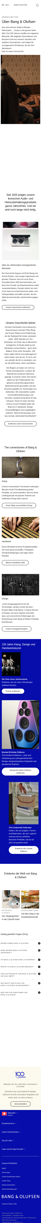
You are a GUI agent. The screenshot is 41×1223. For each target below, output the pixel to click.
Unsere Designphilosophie (17, 631)
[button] (38, 122)
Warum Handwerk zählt (16, 565)
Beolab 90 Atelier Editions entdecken (20, 774)
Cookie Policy (6, 1184)
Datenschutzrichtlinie (8, 1188)
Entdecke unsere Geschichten (20, 427)
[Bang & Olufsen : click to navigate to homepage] (20, 5)
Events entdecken (13, 694)
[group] (20, 90)
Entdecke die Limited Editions (23, 852)
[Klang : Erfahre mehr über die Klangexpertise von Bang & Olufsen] (20, 470)
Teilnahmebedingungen (9, 1192)
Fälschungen (6, 1176)
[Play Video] (20, 587)
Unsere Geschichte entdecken (18, 307)
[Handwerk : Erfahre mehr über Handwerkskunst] (20, 530)
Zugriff (4, 1171)
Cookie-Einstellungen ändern (11, 1180)
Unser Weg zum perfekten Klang (19, 508)
